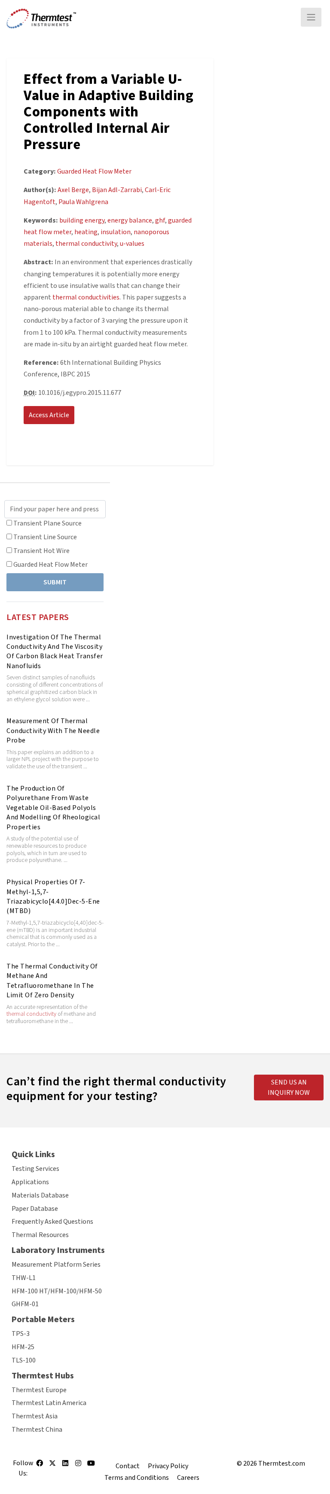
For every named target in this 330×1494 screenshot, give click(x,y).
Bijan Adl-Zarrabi (117, 190)
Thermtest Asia (35, 1416)
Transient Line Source (45, 537)
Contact (128, 1466)
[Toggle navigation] (311, 17)
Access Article (49, 415)
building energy (81, 220)
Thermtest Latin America (49, 1403)
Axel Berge (73, 190)
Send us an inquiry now (289, 1087)
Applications (30, 1182)
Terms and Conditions (136, 1477)
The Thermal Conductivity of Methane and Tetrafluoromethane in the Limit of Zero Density (52, 981)
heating (86, 232)
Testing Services (35, 1168)
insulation (116, 232)
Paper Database (35, 1208)
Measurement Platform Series (56, 1264)
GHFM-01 (25, 1304)
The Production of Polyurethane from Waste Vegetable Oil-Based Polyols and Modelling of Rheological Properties (53, 808)
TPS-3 (21, 1333)
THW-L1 (24, 1278)
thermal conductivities (85, 297)
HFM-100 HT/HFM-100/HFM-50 (57, 1291)
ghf (160, 220)
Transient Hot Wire (41, 551)
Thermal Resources (40, 1235)
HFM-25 (23, 1347)
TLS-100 (24, 1360)
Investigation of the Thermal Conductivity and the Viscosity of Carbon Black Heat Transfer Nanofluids (54, 651)
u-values (132, 243)
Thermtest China (37, 1429)
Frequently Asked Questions (52, 1221)
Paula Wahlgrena (83, 202)
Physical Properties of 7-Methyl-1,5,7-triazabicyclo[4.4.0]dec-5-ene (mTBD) (53, 896)
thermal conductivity (31, 1014)
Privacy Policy (168, 1466)
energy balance (129, 220)
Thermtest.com (281, 1463)
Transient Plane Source (47, 523)
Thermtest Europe (39, 1390)
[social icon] (39, 1466)
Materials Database (40, 1195)
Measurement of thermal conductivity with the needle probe (53, 730)
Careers (188, 1477)
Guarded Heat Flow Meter (50, 564)
